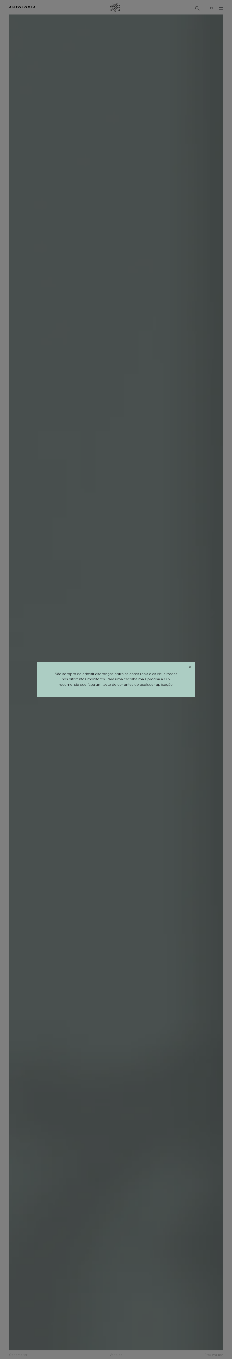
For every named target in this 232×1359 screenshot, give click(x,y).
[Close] (190, 667)
